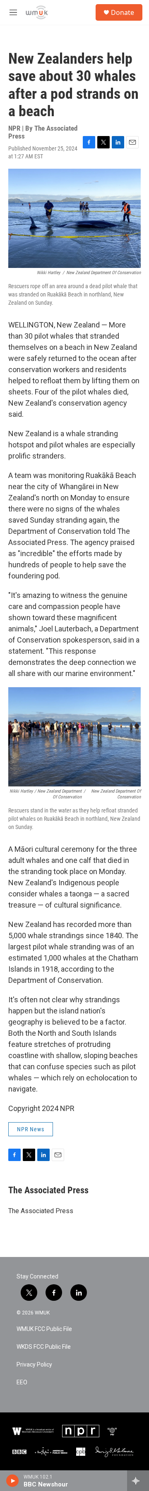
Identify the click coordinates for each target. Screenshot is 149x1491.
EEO (22, 1382)
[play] (12, 1481)
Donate (122, 12)
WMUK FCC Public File (44, 1329)
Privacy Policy (34, 1365)
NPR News (30, 1129)
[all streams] (138, 1480)
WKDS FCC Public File (44, 1347)
